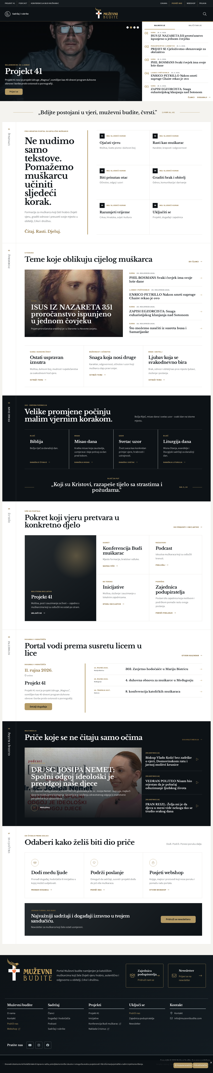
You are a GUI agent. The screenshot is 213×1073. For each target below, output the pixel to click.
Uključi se (36, 613)
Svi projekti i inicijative (186, 527)
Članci (191, 97)
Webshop (191, 3)
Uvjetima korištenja (135, 1064)
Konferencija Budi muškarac (45, 3)
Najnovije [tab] (159, 25)
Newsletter (134, 1023)
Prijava (202, 3)
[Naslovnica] (106, 14)
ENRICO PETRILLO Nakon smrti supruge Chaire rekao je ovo (174, 77)
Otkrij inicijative (112, 604)
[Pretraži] (204, 14)
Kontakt (11, 1018)
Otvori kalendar (190, 655)
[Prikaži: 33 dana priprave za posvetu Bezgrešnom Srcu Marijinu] (127, 27)
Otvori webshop (158, 890)
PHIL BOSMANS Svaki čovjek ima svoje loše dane (178, 64)
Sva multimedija (190, 739)
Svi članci (194, 261)
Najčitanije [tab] (195, 25)
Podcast (23, 3)
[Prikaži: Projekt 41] (131, 27)
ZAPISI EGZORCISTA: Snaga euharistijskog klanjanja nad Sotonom (176, 91)
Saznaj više (109, 566)
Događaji (202, 97)
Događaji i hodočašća (59, 1018)
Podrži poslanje (164, 613)
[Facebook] (47, 1045)
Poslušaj (161, 565)
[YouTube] (30, 1045)
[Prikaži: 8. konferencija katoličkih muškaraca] (134, 27)
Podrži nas (177, 3)
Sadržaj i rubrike (56, 1029)
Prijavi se (14, 91)
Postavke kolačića (184, 1065)
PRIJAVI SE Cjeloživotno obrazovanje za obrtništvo (178, 50)
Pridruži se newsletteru (178, 919)
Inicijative (94, 1018)
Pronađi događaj (40, 890)
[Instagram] (38, 1045)
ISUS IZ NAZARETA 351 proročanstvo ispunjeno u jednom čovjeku (177, 37)
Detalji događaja (38, 706)
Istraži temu (37, 380)
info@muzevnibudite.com (188, 1018)
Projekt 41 (10, 3)
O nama (163, 3)
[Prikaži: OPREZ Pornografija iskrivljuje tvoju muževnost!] (138, 27)
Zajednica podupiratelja (141, 1018)
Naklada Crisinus (98, 1029)
